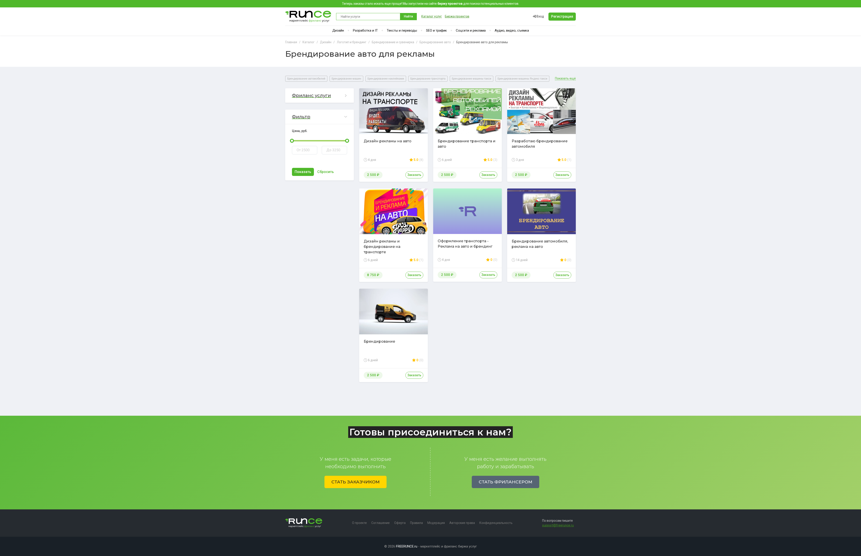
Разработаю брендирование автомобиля (539, 144)
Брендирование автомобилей (306, 78)
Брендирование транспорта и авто (467, 144)
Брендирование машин (346, 78)
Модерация (436, 523)
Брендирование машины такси (471, 78)
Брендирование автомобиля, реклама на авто (540, 244)
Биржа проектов (457, 16)
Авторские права (462, 523)
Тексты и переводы (402, 30)
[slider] (292, 141)
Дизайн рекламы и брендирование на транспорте (382, 246)
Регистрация (562, 16)
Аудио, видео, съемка (512, 30)
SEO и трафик (436, 30)
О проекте (359, 523)
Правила (416, 523)
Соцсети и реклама (471, 30)
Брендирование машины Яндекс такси (522, 78)
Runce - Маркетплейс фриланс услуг (308, 16)
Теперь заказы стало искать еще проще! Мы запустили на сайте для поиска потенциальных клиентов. (430, 3)
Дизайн (338, 30)
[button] (319, 95)
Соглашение (380, 523)
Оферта (400, 523)
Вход (540, 16)
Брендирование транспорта (428, 78)
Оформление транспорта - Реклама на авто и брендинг (465, 244)
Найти (408, 16)
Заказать (414, 175)
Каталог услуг (431, 16)
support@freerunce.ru (558, 525)
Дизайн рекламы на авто (387, 141)
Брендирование (379, 341)
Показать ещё (565, 78)
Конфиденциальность (496, 523)
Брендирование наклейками (385, 78)
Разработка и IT (365, 30)
